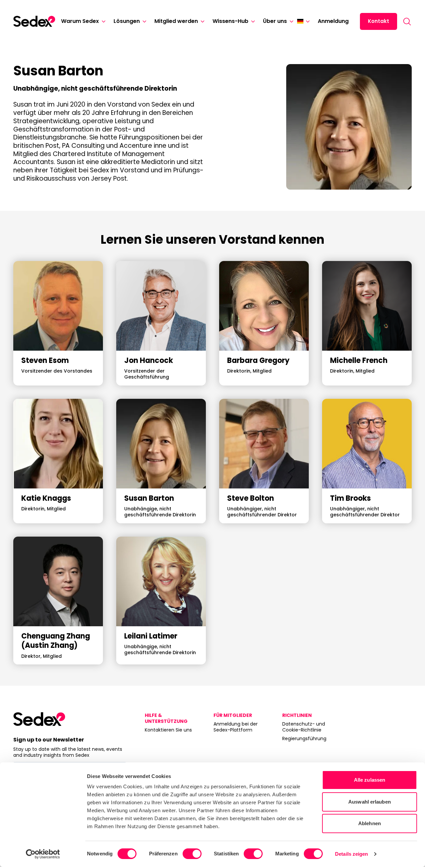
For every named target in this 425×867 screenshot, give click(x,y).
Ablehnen (369, 823)
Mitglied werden (176, 21)
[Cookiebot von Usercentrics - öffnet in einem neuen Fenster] (43, 854)
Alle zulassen (369, 780)
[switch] (192, 853)
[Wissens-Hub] (251, 21)
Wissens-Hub (230, 21)
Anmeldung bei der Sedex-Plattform (235, 727)
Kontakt (378, 21)
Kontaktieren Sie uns (168, 730)
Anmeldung (333, 21)
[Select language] (303, 21)
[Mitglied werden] (201, 21)
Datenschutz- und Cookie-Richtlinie (303, 727)
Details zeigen (351, 854)
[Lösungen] (143, 21)
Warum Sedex (80, 21)
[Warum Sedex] (102, 21)
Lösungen (127, 21)
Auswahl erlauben (369, 802)
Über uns (275, 21)
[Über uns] (290, 21)
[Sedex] (34, 21)
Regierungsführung (304, 738)
